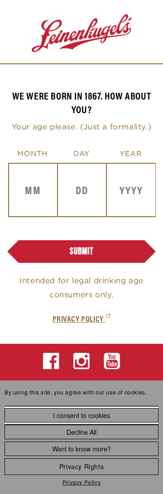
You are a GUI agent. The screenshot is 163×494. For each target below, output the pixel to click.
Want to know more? (81, 448)
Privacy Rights (81, 466)
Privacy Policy (81, 482)
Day (81, 153)
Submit (82, 251)
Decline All (81, 432)
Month (32, 153)
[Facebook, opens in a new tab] (51, 361)
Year (131, 153)
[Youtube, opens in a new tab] (112, 361)
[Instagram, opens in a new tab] (81, 361)
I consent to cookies (81, 415)
